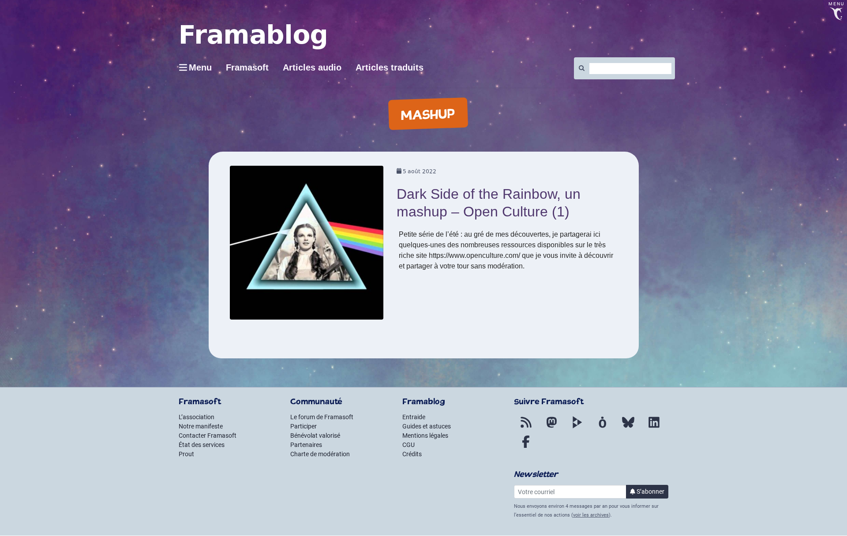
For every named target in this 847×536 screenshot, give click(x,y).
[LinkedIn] (653, 427)
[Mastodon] (551, 427)
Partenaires (306, 444)
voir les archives (591, 515)
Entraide (413, 417)
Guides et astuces (426, 426)
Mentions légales (425, 435)
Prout (186, 454)
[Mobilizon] (602, 427)
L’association (196, 417)
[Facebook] (526, 446)
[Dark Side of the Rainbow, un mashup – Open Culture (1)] (307, 245)
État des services (202, 444)
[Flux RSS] (526, 427)
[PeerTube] (577, 427)
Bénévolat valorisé (315, 435)
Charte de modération (320, 454)
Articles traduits (390, 67)
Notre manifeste (201, 426)
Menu (200, 67)
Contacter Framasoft (207, 435)
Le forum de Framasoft (321, 417)
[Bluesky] (628, 427)
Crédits (412, 454)
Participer (303, 426)
